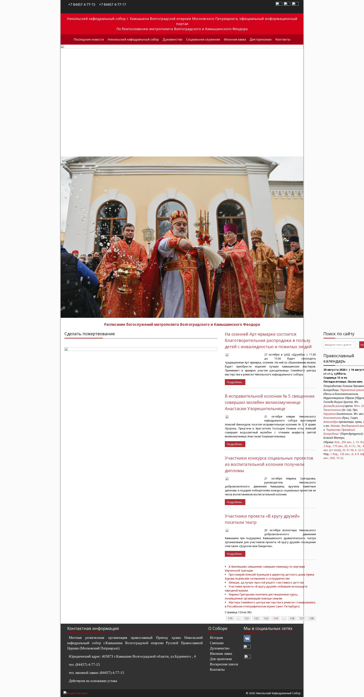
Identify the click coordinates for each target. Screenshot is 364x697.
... (238, 618)
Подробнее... (235, 382)
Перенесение (348, 390)
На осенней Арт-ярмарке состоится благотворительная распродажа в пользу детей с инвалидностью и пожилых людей (268, 340)
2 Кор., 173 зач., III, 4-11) (339, 446)
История (216, 638)
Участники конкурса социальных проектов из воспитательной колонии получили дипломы (269, 464)
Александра (330, 422)
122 (256, 618)
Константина (332, 418)
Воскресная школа (224, 664)
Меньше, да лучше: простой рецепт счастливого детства (266, 582)
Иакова (335, 426)
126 (292, 618)
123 (266, 618)
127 (302, 618)
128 (311, 618)
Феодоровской (350, 426)
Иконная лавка (235, 39)
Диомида (329, 406)
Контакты (282, 39)
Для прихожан (261, 39)
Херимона (329, 414)
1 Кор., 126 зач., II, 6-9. (344, 454)
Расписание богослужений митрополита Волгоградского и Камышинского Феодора (182, 324)
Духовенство (172, 39)
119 (230, 618)
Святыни (217, 643)
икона (340, 406)
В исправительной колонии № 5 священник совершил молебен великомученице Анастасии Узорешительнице (270, 402)
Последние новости (89, 39)
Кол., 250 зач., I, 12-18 (348, 442)
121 (246, 618)
